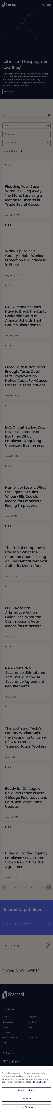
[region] (26, 1090)
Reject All (26, 1099)
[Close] (49, 1069)
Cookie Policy (39, 1082)
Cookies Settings (26, 1090)
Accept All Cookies (26, 1107)
